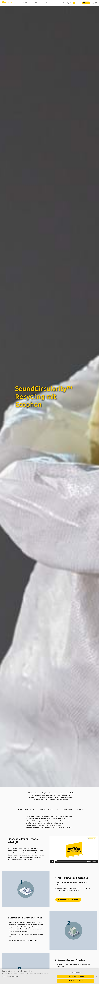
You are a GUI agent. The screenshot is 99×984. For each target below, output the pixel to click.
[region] (49, 976)
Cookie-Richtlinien (13, 976)
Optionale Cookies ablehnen (76, 976)
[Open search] (92, 3)
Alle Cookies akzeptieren (76, 980)
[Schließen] (96, 976)
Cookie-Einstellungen (76, 972)
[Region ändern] (96, 3)
